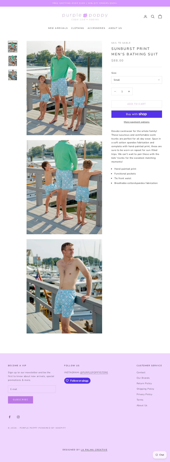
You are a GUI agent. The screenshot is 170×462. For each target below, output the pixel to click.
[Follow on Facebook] (9, 417)
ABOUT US (115, 28)
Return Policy (144, 383)
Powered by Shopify (52, 428)
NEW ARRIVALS (58, 28)
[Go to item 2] (12, 60)
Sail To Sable (121, 43)
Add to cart (136, 104)
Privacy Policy (144, 394)
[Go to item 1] (12, 46)
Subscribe (20, 399)
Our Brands (143, 378)
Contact (141, 372)
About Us (142, 405)
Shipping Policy (145, 388)
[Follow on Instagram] (18, 417)
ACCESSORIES (96, 28)
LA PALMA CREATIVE (94, 449)
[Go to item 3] (12, 75)
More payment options (137, 122)
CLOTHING (77, 28)
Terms (140, 399)
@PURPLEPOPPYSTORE (94, 372)
